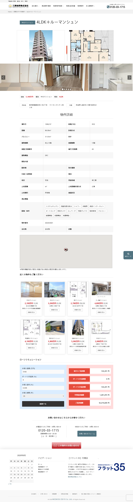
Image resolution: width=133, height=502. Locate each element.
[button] (66, 250)
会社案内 (35, 6)
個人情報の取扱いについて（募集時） (91, 494)
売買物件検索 (57, 6)
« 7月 (9, 484)
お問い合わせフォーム (87, 434)
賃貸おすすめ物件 (43, 469)
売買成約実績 (70, 6)
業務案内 (74, 494)
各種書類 (54, 494)
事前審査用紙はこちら (75, 477)
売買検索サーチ (43, 467)
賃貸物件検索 (46, 6)
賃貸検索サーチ (43, 472)
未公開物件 (90, 6)
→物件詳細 (31, 312)
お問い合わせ (44, 494)
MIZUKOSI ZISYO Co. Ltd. (62, 499)
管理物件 (81, 6)
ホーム (40, 464)
